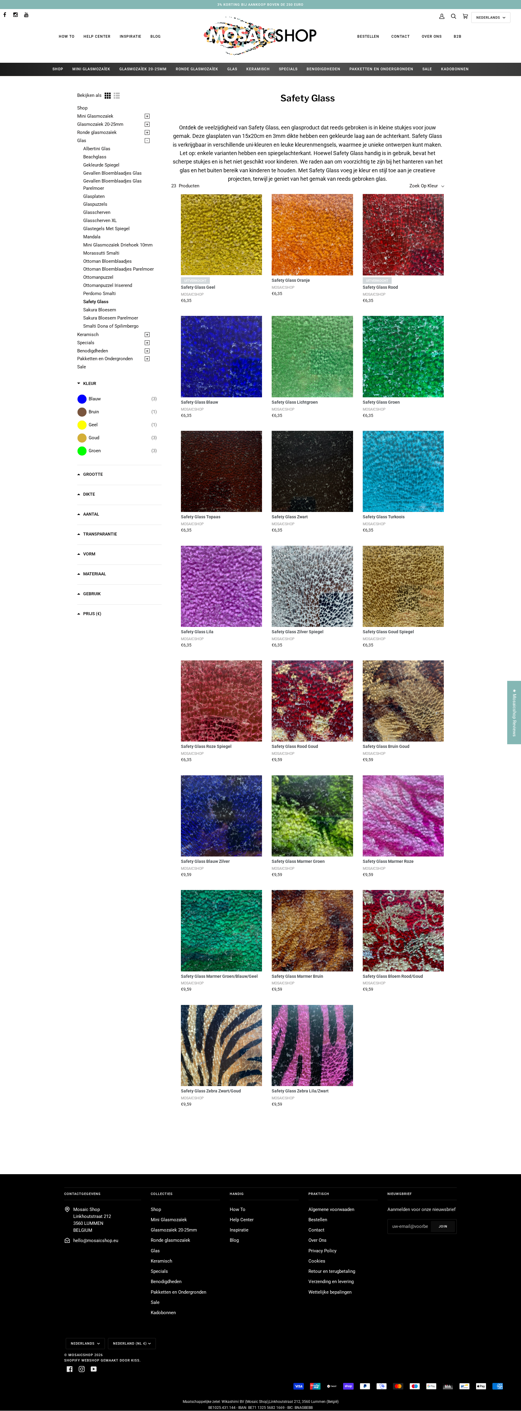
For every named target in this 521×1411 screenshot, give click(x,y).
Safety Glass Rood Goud (295, 746)
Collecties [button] (162, 1194)
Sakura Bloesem (99, 310)
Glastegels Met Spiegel (106, 228)
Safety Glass (96, 301)
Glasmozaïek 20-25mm (100, 124)
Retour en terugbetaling (331, 1271)
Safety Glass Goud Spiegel (388, 631)
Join (443, 1226)
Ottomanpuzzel (98, 277)
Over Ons (432, 36)
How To (66, 36)
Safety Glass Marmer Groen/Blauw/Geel (219, 976)
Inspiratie (130, 36)
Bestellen (368, 36)
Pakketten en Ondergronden (105, 358)
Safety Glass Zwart (290, 516)
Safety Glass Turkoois (384, 516)
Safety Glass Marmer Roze (388, 861)
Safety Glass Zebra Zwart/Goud (211, 1090)
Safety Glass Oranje (291, 280)
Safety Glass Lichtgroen (295, 402)
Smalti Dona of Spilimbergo (111, 326)
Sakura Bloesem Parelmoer (110, 318)
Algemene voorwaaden (331, 1209)
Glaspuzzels (95, 204)
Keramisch (88, 334)
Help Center (97, 36)
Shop (82, 108)
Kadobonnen (163, 1312)
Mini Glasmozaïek (95, 116)
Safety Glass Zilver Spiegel (298, 631)
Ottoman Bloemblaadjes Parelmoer (118, 269)
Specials (85, 342)
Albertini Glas (96, 148)
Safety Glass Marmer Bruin (297, 976)
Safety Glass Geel (198, 287)
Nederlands (488, 17)
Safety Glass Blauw (199, 402)
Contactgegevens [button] (82, 1194)
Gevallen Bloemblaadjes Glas (112, 173)
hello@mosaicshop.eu (95, 1240)
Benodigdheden (92, 351)
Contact (400, 36)
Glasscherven (96, 212)
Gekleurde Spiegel (101, 165)
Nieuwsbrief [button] (399, 1194)
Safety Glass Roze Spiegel (206, 746)
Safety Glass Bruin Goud (386, 746)
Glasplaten (94, 196)
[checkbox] (123, 399)
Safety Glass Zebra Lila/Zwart (300, 1090)
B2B (458, 36)
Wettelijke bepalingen (330, 1292)
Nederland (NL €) (130, 1343)
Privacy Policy (322, 1251)
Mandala (91, 237)
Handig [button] (237, 1194)
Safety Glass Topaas (200, 516)
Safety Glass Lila (197, 631)
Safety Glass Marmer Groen (298, 861)
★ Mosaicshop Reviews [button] (514, 712)
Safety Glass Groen (381, 402)
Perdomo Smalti (99, 293)
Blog (155, 36)
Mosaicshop (80, 1355)
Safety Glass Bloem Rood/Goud (393, 976)
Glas (81, 140)
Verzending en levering (331, 1281)
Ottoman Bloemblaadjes (107, 261)
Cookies (316, 1261)
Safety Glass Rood (380, 287)
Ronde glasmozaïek (97, 132)
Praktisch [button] (318, 1194)
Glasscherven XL (100, 220)
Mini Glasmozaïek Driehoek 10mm (118, 245)
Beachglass (94, 157)
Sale (81, 367)
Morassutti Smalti (101, 253)
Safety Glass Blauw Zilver (205, 861)
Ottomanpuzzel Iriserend (107, 285)
